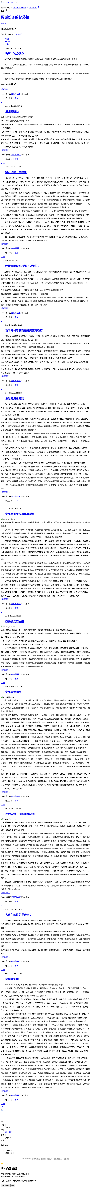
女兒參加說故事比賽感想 (20, 514)
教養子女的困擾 (14, 621)
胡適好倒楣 (12, 979)
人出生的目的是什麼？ (18, 914)
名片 (7, 44)
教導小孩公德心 (14, 53)
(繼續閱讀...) (5, 89)
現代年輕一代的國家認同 (20, 814)
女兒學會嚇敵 (13, 692)
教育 (16, 98)
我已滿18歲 (5, 1185)
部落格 (8, 42)
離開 (12, 1185)
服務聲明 (66, 1159)
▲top (3, 102)
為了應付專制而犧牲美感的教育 (24, 330)
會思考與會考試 (14, 398)
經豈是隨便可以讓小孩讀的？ (22, 266)
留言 (19, 94)
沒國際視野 (12, 111)
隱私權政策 (58, 1159)
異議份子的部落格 (15, 17)
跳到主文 (4, 23)
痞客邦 (14, 94)
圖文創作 (19, 34)
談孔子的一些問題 (16, 172)
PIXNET (28, 1159)
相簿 (7, 39)
